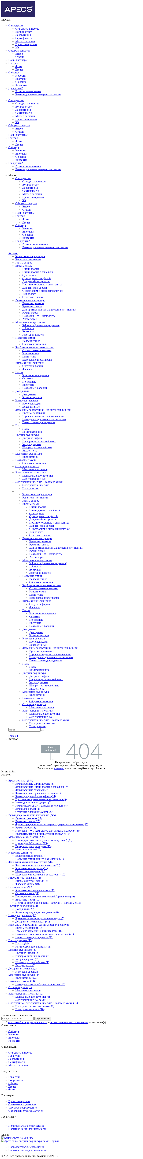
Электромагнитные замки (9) (25, 993)
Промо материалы (26, 44)
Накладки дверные (26, 971)
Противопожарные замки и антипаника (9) (41, 799)
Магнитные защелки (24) (30, 871)
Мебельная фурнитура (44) (24, 974)
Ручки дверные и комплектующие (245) (32, 815)
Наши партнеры (18, 59)
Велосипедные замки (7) (29, 855)
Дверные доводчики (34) (23, 905)
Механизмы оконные (27, 990)
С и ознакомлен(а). (56, 1022)
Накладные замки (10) (21, 981)
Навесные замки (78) (20, 852)
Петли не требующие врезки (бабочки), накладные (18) (48, 902)
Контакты (21, 85)
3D (17, 47)
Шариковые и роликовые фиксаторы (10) (40, 874)
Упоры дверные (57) (27, 959)
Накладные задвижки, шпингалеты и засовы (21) (44, 934)
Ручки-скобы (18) (25, 827)
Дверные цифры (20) (27, 952)
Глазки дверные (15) (20, 940)
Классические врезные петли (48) (35, 890)
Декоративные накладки (22, 968)
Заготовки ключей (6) (28, 849)
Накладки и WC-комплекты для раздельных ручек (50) (47, 830)
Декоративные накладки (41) (32, 921)
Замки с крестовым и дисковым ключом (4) (41, 805)
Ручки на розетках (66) (28, 818)
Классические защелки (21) (31, 868)
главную (59, 768)
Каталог (13, 253)
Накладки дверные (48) (22, 915)
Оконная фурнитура (20, 987)
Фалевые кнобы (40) (27, 883)
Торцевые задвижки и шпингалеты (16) (38, 930)
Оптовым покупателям (22, 1104)
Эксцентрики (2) (25, 965)
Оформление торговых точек (25, 1110)
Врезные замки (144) (20, 780)
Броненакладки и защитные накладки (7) (39, 918)
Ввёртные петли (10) (27, 899)
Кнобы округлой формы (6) (31, 880)
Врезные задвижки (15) (29, 927)
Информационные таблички (32, 955)
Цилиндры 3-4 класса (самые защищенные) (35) (43, 840)
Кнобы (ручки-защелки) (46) (25, 877)
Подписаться (43, 1018)
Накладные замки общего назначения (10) (40, 984)
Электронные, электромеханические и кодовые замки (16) (43, 1002)
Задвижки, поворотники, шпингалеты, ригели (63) (38, 924)
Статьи (19, 56)
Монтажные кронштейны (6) (32, 996)
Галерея (13, 63)
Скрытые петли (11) (27, 893)
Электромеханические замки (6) (34, 1006)
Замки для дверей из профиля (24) (35, 796)
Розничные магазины (28, 91)
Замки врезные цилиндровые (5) (34, 783)
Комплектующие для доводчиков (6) (37, 912)
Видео (19, 53)
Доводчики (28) (24, 908)
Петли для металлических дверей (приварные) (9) (45, 896)
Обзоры (13, 1083)
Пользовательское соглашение (26, 1125)
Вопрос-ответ (23, 31)
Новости (20, 75)
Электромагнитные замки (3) (32, 999)
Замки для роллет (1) (27, 808)
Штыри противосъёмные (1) (32, 962)
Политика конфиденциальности (27, 1128)
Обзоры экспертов (19, 50)
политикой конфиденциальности (27, 1022)
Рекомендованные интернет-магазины (38, 94)
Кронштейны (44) (25, 977)
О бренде (13, 72)
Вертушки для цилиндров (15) (33, 846)
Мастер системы (25, 41)
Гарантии (14, 1055)
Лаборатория (23, 34)
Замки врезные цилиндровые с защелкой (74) (42, 786)
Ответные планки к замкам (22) (34, 811)
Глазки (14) (22, 943)
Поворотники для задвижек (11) (34, 937)
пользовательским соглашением (69, 1022)
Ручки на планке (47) (27, 821)
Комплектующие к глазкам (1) (33, 946)
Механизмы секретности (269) (26, 836)
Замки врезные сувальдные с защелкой (38, 793)
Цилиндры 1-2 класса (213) (31, 843)
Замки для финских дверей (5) (33, 802)
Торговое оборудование (22, 1107)
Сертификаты (23, 38)
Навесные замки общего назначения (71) (39, 858)
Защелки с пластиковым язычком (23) (37, 865)
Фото (18, 66)
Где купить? (15, 88)
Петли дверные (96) (20, 887)
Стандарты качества (27, 28)
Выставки (21, 78)
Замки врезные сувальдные (31, 789)
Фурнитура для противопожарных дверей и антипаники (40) (51, 824)
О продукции (16, 25)
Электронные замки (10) (29, 1009)
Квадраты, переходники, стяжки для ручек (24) (43, 833)
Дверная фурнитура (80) (22, 949)
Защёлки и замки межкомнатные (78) (30, 862)
